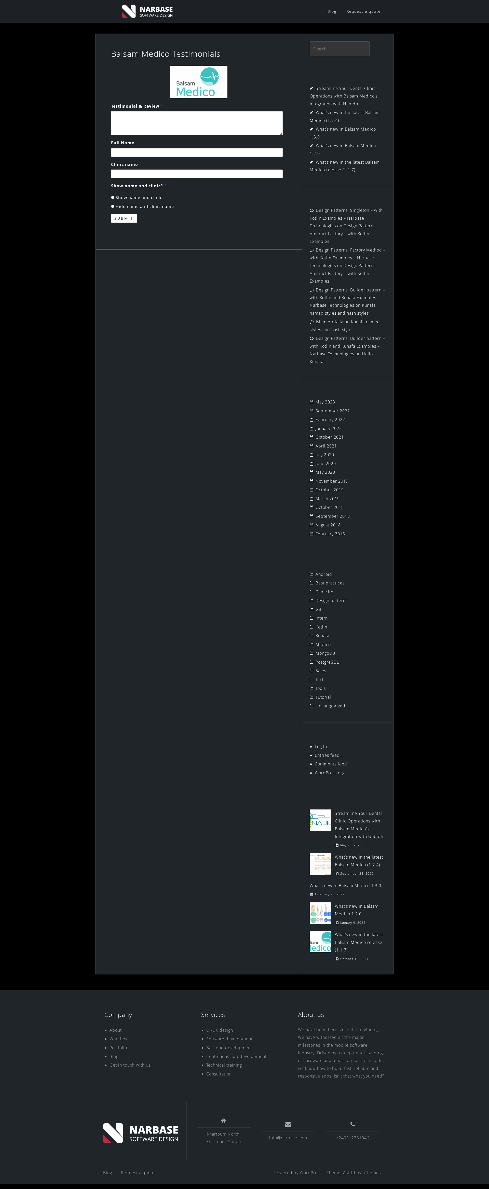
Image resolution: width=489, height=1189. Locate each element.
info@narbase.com (288, 1138)
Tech (320, 679)
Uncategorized (330, 706)
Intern (322, 618)
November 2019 (332, 481)
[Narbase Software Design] (141, 1133)
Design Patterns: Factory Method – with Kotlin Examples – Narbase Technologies (348, 257)
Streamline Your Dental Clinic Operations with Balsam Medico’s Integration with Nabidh (343, 96)
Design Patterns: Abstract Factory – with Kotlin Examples (343, 233)
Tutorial (323, 697)
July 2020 (325, 454)
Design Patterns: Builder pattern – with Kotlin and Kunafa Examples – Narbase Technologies (347, 297)
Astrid (349, 1173)
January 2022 (329, 428)
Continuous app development (236, 1056)
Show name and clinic (138, 197)
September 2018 (333, 516)
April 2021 (326, 446)
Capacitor (325, 592)
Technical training (224, 1065)
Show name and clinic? (139, 186)
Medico (323, 644)
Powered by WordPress (298, 1173)
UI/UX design (219, 1030)
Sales (321, 671)
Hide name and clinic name (144, 206)
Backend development (229, 1048)
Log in (321, 746)
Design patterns (332, 600)
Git (319, 609)
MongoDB (325, 653)
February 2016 (330, 534)
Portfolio (118, 1048)
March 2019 (328, 498)
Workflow (119, 1039)
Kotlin (321, 627)
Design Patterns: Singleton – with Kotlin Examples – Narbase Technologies (346, 218)
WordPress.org (330, 773)
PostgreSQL (327, 662)
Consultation (219, 1074)
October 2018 (330, 507)
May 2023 (325, 402)
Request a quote (364, 11)
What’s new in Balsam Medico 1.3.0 (345, 885)
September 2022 (333, 411)
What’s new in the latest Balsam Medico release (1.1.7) (359, 942)
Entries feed (327, 755)
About (116, 1030)
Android (324, 574)
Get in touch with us (130, 1065)
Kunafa (322, 635)
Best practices (330, 583)
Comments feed (331, 764)
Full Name (122, 143)
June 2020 (326, 463)
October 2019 (330, 490)
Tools (321, 688)
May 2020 (325, 472)
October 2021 (330, 437)
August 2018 (328, 525)
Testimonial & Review (137, 106)
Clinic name (124, 164)
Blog (332, 11)
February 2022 (330, 419)
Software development (229, 1039)
